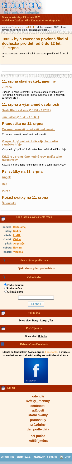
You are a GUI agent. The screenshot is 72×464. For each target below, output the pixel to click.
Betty (35, 320)
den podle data (38, 429)
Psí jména (34, 312)
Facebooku (51, 352)
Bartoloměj (19, 227)
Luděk (17, 235)
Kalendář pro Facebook (34, 344)
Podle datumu (15, 285)
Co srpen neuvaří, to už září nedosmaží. (28, 129)
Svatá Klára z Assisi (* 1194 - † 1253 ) (26, 110)
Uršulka (42, 336)
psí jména (38, 436)
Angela (6, 177)
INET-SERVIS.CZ (20, 456)
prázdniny (38, 424)
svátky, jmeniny (38, 401)
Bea (4, 184)
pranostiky (38, 420)
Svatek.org (17, 27)
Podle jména (14, 288)
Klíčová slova (15, 291)
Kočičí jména (34, 328)
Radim (17, 231)
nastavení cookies (45, 456)
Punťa (6, 191)
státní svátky (38, 415)
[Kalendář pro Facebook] (36, 382)
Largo (43, 320)
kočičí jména (38, 441)
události (38, 410)
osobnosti (38, 406)
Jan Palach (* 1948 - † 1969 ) (20, 117)
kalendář (38, 396)
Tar (51, 320)
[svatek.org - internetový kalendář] (23, 7)
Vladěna (18, 251)
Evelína (17, 247)
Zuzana (7, 87)
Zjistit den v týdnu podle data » (36, 268)
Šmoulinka (9, 203)
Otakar (17, 239)
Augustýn (19, 243)
